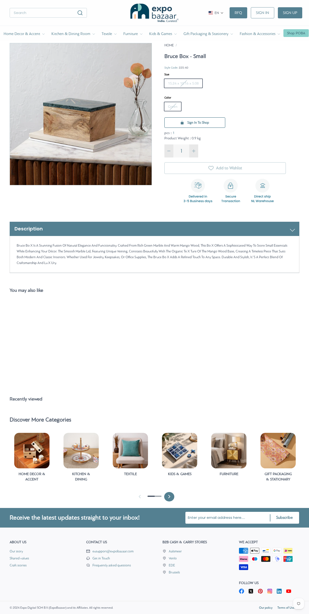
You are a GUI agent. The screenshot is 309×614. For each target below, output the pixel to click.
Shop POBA (296, 33)
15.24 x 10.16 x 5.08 (183, 83)
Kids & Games (161, 33)
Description (28, 228)
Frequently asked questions (111, 565)
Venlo (173, 558)
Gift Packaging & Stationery (206, 33)
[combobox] (48, 13)
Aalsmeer (175, 551)
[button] (216, 13)
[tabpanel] (31, 459)
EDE (172, 565)
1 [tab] (149, 498)
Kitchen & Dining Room (71, 33)
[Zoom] (81, 114)
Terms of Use (286, 607)
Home (169, 45)
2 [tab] (156, 498)
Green (172, 106)
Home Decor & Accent (22, 33)
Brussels (174, 572)
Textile (107, 33)
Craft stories (18, 565)
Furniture (131, 33)
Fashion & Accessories (258, 33)
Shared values (19, 558)
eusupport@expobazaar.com (112, 551)
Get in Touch (101, 558)
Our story (16, 551)
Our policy (266, 607)
